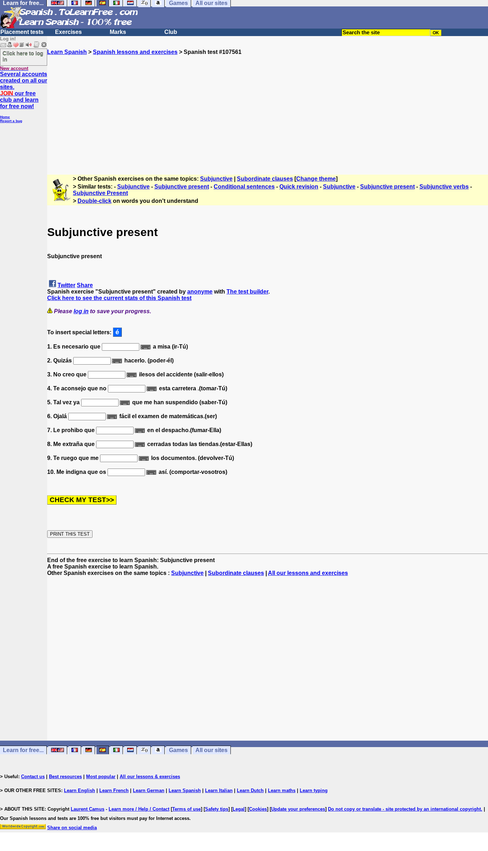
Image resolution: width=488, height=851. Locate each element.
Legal (239, 809)
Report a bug (11, 121)
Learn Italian (219, 790)
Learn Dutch (250, 790)
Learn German (148, 790)
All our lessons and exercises (308, 573)
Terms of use (186, 809)
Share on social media (72, 827)
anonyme (200, 292)
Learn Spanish (67, 52)
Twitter (66, 285)
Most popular (100, 776)
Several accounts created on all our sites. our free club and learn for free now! (23, 90)
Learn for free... (23, 750)
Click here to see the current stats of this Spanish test (119, 298)
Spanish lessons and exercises (135, 52)
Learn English (79, 790)
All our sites (211, 750)
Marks (118, 32)
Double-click (94, 201)
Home (5, 117)
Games (178, 750)
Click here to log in (23, 56)
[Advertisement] (267, 105)
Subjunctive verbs (444, 187)
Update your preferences (298, 809)
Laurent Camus (87, 809)
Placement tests (22, 32)
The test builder (247, 292)
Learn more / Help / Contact (139, 809)
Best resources (65, 776)
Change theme (316, 179)
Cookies (258, 809)
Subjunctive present (181, 187)
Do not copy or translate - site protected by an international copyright (404, 809)
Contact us (33, 776)
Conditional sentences (244, 187)
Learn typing (314, 790)
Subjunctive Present (100, 193)
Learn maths (281, 790)
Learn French (114, 790)
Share (85, 285)
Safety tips (216, 809)
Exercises (68, 32)
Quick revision (298, 187)
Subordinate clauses (265, 179)
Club (170, 32)
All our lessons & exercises (150, 776)
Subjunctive (216, 179)
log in (81, 311)
